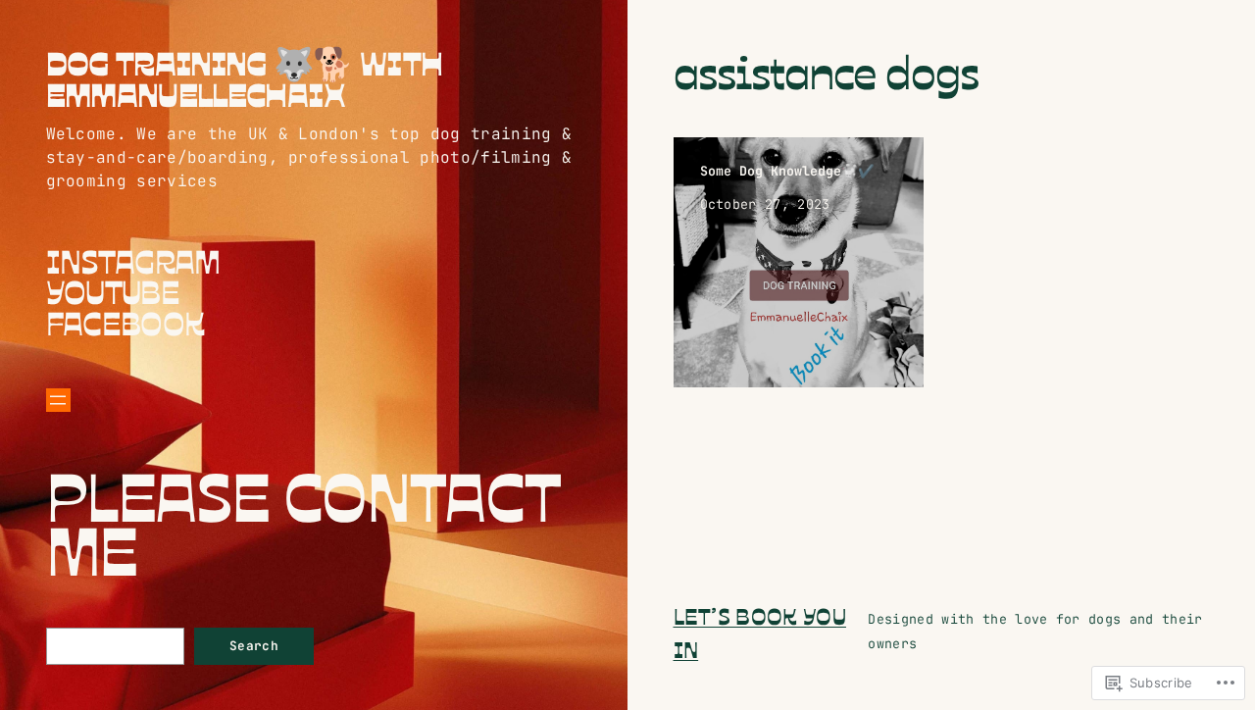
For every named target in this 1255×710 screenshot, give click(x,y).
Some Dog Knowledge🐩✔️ (787, 171)
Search (253, 645)
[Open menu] (58, 400)
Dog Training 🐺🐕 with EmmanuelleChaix (244, 78)
